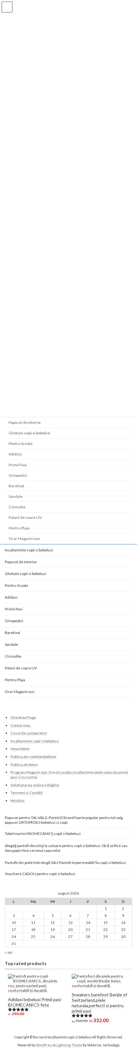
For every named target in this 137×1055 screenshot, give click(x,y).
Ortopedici (18, 475)
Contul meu (21, 725)
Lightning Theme (69, 1045)
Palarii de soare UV (25, 517)
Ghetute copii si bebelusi (29, 433)
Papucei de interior (25, 422)
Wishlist (18, 800)
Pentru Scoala (20, 443)
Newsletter (20, 748)
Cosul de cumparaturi (29, 733)
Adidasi (15, 454)
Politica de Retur (24, 764)
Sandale (16, 496)
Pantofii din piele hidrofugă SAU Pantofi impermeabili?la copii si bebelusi (65, 862)
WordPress (44, 1045)
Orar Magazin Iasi (24, 538)
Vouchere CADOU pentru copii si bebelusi (40, 873)
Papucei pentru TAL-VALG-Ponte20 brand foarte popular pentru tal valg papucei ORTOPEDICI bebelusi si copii (64, 820)
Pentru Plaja (19, 528)
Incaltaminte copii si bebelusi (29, 550)
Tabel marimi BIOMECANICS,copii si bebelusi (43, 833)
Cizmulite (17, 507)
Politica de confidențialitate (33, 756)
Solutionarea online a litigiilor (35, 785)
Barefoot (16, 485)
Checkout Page (23, 717)
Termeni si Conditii (27, 792)
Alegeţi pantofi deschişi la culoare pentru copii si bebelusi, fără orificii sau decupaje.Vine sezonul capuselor (66, 848)
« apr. (9, 952)
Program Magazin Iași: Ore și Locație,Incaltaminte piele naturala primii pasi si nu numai (69, 774)
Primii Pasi (18, 464)
